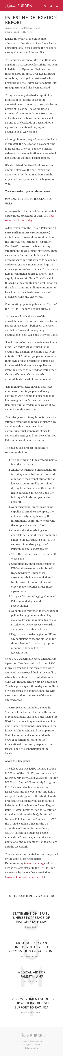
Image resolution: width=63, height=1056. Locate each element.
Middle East (27, 28)
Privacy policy (31, 1048)
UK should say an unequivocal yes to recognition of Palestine (31, 947)
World (36, 28)
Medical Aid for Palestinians (32, 974)
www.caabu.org (34, 863)
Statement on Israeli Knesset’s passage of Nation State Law (31, 918)
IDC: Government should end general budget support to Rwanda (31, 1003)
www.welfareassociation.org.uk (25, 877)
